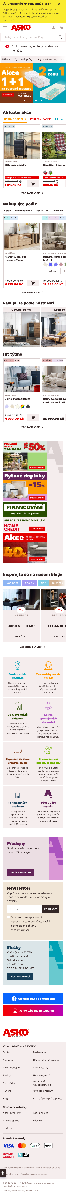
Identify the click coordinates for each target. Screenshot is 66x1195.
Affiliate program (43, 1090)
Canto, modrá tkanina (17, 397)
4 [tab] (41, 100)
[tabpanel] (33, 83)
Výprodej (38, 1120)
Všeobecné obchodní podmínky (18, 1167)
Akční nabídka (23, 210)
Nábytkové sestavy (46, 59)
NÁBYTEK (57, 583)
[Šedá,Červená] (45, 173)
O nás (6, 1052)
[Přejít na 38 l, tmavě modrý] (22, 145)
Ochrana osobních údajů (48, 1167)
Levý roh (52, 271)
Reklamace (39, 1052)
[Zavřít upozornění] (59, 4)
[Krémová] (17, 407)
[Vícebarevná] (23, 407)
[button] (3, 1173)
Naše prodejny (11, 1067)
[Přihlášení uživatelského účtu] (54, 28)
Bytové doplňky (24, 59)
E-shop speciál (11, 1120)
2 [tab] (30, 100)
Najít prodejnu (20, 872)
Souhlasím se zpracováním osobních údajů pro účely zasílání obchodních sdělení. (31, 921)
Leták (7, 210)
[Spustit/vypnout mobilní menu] (5, 28)
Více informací (20, 929)
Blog (5, 1098)
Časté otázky (40, 1067)
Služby (7, 1075)
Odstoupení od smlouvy (47, 1060)
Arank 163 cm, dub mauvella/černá (16, 257)
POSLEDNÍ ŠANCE (40, 119)
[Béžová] (45, 264)
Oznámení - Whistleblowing (42, 1083)
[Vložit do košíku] (33, 183)
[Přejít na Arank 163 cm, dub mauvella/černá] (22, 236)
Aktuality (8, 1060)
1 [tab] (24, 100)
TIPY (43, 583)
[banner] (25, 456)
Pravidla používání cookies (34, 1174)
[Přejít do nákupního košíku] (61, 28)
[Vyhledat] (61, 37)
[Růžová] (61, 264)
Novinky (7, 1128)
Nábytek (7, 59)
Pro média (9, 1083)
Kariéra (7, 1090)
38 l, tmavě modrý (15, 163)
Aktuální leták (41, 1112)
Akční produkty (12, 1112)
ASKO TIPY (42, 210)
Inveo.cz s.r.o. (20, 1186)
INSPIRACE (12, 583)
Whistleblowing (10, 1174)
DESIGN (29, 583)
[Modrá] (50, 264)
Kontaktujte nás (42, 1075)
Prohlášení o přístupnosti (48, 1098)
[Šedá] (28, 407)
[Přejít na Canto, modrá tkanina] (22, 379)
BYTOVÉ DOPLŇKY (15, 119)
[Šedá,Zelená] (50, 173)
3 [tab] (36, 100)
